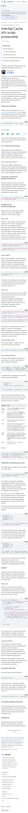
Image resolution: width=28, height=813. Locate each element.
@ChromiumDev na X (6, 794)
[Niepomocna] (18, 25)
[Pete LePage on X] (7, 73)
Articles (3, 6)
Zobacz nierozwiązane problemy (9, 776)
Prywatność (8, 806)
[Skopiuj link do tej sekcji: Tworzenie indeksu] (14, 641)
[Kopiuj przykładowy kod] (27, 122)
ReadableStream (14, 442)
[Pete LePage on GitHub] (9, 73)
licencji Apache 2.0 (18, 740)
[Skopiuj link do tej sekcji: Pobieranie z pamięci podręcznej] (25, 463)
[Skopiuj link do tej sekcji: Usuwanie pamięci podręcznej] (24, 702)
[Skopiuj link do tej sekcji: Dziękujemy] (10, 718)
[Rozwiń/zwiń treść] (11, 46)
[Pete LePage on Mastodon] (11, 73)
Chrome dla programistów (8, 782)
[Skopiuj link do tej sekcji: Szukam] (8, 568)
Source (24, 134)
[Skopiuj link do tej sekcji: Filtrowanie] (9, 584)
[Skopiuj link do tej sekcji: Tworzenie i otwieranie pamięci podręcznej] (16, 179)
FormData (22, 437)
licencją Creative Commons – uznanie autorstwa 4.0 (12, 739)
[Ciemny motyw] (25, 122)
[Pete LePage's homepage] (13, 73)
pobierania (13, 285)
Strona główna (4, 22)
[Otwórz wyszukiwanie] (16, 1)
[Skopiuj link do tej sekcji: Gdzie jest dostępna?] (17, 106)
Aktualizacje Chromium (7, 784)
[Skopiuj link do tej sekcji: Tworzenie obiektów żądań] (15, 340)
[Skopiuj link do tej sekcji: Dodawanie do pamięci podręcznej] (16, 206)
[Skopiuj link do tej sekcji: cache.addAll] (11, 255)
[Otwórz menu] (2, 1)
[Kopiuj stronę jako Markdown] (7, 41)
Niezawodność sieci (23, 22)
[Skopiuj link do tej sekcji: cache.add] (9, 219)
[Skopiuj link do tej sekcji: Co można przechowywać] (21, 146)
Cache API (8, 76)
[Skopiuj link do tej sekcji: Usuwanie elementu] (16, 668)
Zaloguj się (23, 1)
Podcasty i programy (6, 788)
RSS (3, 800)
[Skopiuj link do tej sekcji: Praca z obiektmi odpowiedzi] (16, 355)
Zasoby (15, 22)
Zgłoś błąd (4, 774)
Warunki (3, 806)
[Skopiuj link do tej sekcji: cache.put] (9, 290)
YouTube (4, 796)
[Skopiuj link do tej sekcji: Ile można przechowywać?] (19, 162)
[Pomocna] (16, 25)
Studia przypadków (6, 786)
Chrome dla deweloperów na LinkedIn (10, 798)
